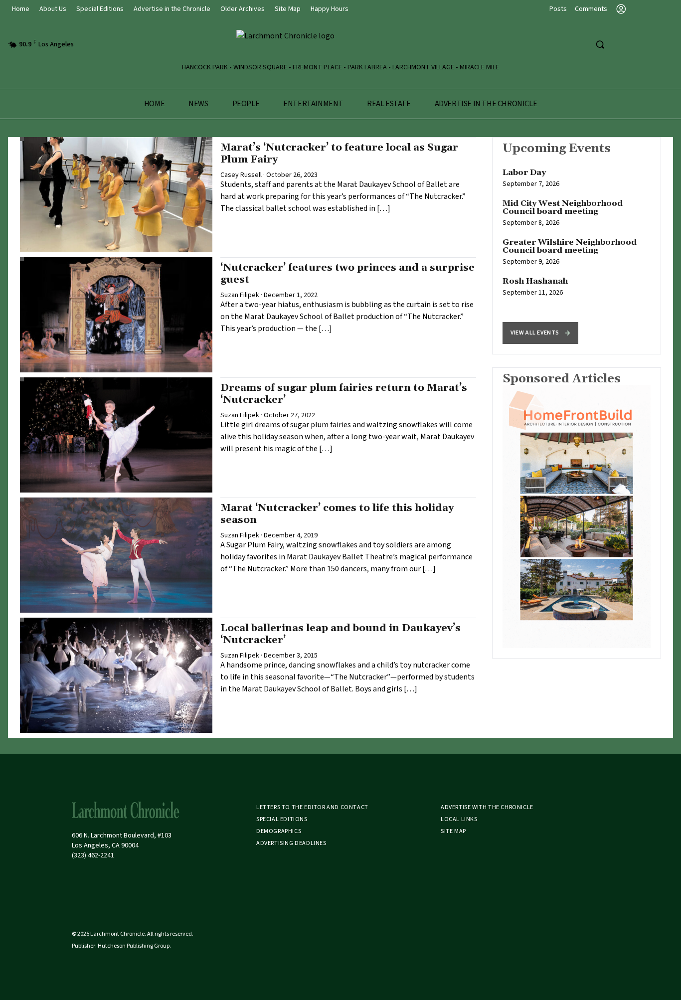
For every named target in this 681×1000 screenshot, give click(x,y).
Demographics (278, 831)
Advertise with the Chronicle (487, 807)
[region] (576, 245)
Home (20, 9)
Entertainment (313, 103)
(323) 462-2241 (93, 855)
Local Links (459, 819)
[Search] (600, 44)
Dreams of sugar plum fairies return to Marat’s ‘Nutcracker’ (343, 393)
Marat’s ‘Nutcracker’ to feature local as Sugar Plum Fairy (339, 153)
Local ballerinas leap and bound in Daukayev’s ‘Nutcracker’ (340, 634)
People (246, 103)
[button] (540, 333)
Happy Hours (329, 9)
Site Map (288, 9)
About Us (52, 9)
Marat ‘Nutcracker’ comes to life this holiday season (337, 513)
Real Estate (389, 103)
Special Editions (100, 9)
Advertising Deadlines (291, 843)
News (198, 103)
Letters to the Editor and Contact (312, 807)
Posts (558, 9)
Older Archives (242, 9)
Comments (591, 9)
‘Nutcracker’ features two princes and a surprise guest (347, 273)
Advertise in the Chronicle (172, 9)
